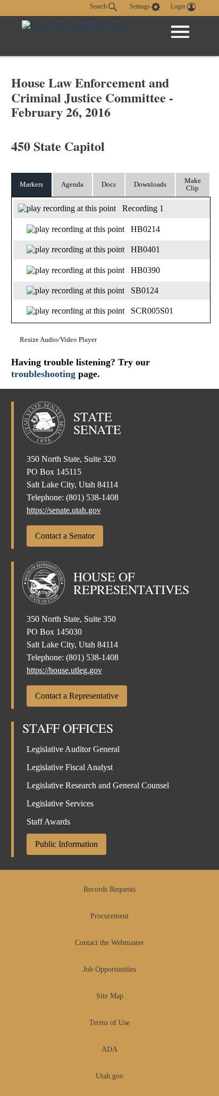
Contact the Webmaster (109, 943)
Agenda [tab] (72, 184)
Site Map (109, 996)
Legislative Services (60, 803)
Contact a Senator (65, 535)
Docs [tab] (109, 184)
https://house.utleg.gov (64, 670)
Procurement (109, 916)
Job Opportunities (109, 969)
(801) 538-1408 (92, 497)
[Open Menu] (180, 32)
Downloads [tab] (150, 184)
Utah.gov (109, 1076)
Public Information (66, 844)
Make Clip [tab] (192, 185)
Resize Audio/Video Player (58, 339)
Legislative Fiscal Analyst (70, 767)
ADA (109, 1049)
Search (99, 6)
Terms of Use (109, 1023)
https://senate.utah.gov (64, 510)
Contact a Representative (77, 695)
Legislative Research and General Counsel (98, 785)
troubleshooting (43, 374)
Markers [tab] (31, 184)
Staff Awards (48, 821)
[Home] (75, 36)
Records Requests (109, 889)
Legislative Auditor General (73, 749)
